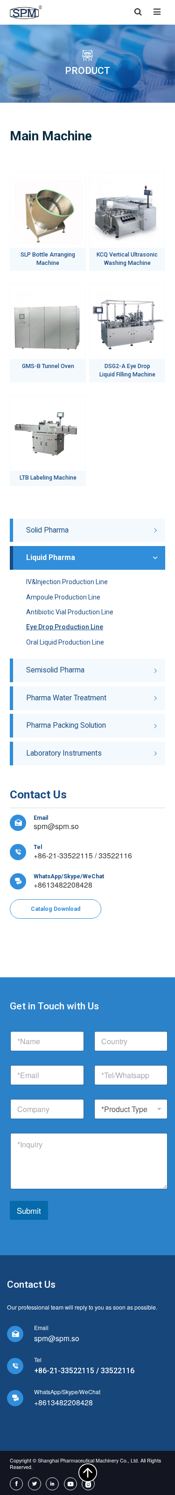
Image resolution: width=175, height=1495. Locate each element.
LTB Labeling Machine (48, 477)
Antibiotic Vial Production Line (69, 612)
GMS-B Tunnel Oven (48, 366)
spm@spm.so (56, 826)
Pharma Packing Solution (66, 725)
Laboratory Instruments (64, 753)
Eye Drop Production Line (64, 627)
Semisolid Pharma (55, 669)
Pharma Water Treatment (66, 697)
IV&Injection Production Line (67, 582)
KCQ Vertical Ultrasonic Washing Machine (127, 258)
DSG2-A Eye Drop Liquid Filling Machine (127, 370)
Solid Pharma (47, 530)
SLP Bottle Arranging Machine (48, 258)
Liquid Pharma (50, 557)
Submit (29, 1210)
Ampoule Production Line (63, 597)
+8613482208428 (63, 884)
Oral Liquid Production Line (65, 642)
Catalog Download (55, 909)
